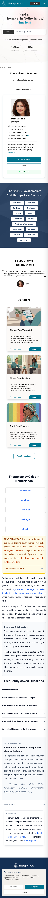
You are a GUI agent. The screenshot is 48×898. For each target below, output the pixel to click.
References (9, 804)
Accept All (34, 887)
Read (34, 349)
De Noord (31, 229)
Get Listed (35, 3)
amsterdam (25, 490)
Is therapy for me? (10, 690)
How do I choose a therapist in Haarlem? (19, 705)
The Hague (31, 208)
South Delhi (31, 235)
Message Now (25, 159)
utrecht (25, 529)
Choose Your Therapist (21, 330)
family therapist (10, 593)
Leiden (29, 213)
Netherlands (2, 67)
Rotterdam (31, 203)
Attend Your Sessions (20, 378)
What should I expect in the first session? (19, 729)
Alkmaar (31, 219)
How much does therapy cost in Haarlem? (20, 721)
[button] (24, 136)
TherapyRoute (16, 349)
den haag (25, 500)
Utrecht (18, 213)
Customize (24, 892)
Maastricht (18, 219)
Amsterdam (17, 203)
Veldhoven (24, 240)
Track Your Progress (19, 426)
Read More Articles (24, 456)
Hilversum (16, 235)
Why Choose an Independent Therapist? (19, 698)
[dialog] (24, 882)
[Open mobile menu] (44, 4)
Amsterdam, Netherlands (24, 224)
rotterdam (26, 510)
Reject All (13, 887)
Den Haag (16, 208)
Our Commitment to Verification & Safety (19, 713)
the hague (25, 519)
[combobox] (8, 32)
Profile (24, 165)
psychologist (18, 589)
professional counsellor (30, 593)
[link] (10, 67)
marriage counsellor (35, 589)
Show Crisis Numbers (15, 568)
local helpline (30, 840)
